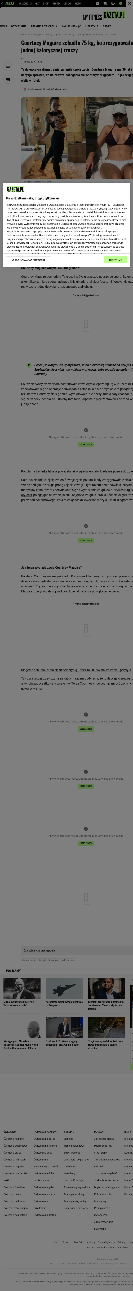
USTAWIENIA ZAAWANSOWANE (29, 259)
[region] (66, 225)
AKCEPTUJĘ (115, 259)
